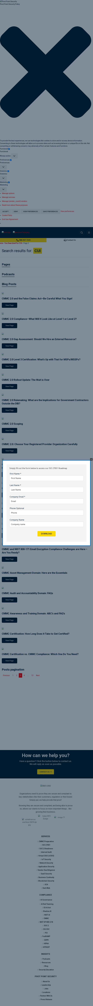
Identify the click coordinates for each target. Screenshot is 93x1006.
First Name (15, 473)
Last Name (15, 485)
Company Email (17, 496)
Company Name (17, 519)
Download (46, 534)
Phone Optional (17, 508)
